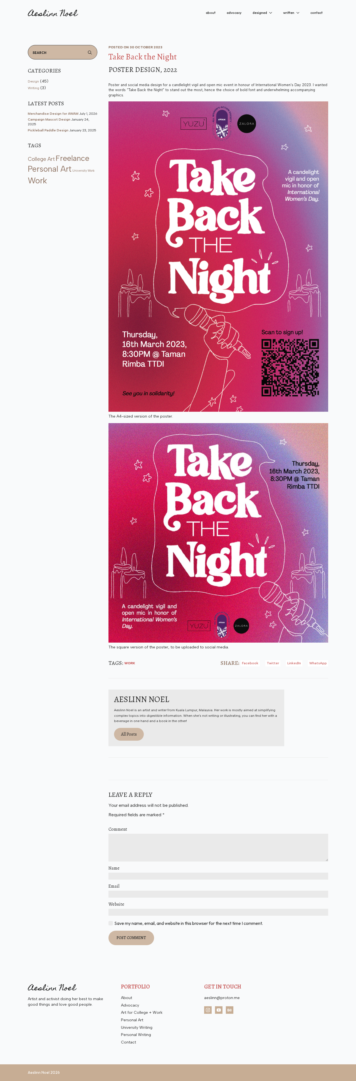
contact (316, 13)
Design (33, 81)
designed (260, 13)
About (126, 997)
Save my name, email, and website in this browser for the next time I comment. (188, 923)
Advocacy (130, 1005)
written (288, 13)
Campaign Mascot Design (49, 119)
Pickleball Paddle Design (48, 130)
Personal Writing (136, 1034)
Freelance (72, 158)
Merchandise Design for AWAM (53, 114)
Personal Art (49, 169)
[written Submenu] (299, 13)
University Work (83, 171)
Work (37, 180)
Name (114, 868)
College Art (41, 159)
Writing (33, 88)
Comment (117, 829)
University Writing (136, 1027)
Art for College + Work (141, 1012)
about (211, 13)
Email (113, 886)
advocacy (234, 13)
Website (116, 904)
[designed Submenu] (272, 13)
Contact (128, 1042)
